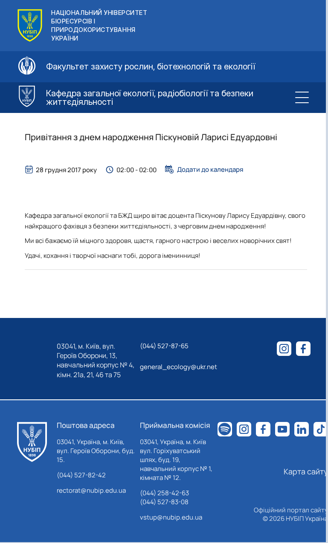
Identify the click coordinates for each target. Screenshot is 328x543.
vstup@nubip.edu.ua (171, 517)
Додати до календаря (210, 169)
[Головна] (32, 442)
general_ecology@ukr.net (178, 366)
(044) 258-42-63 (164, 492)
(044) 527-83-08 (164, 501)
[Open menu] (302, 97)
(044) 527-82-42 (81, 475)
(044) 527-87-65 (164, 345)
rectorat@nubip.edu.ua (91, 490)
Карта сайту (306, 471)
